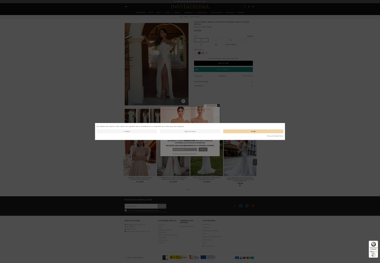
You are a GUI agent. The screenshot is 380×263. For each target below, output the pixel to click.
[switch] (373, 255)
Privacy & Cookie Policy (275, 136)
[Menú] (377, 242)
